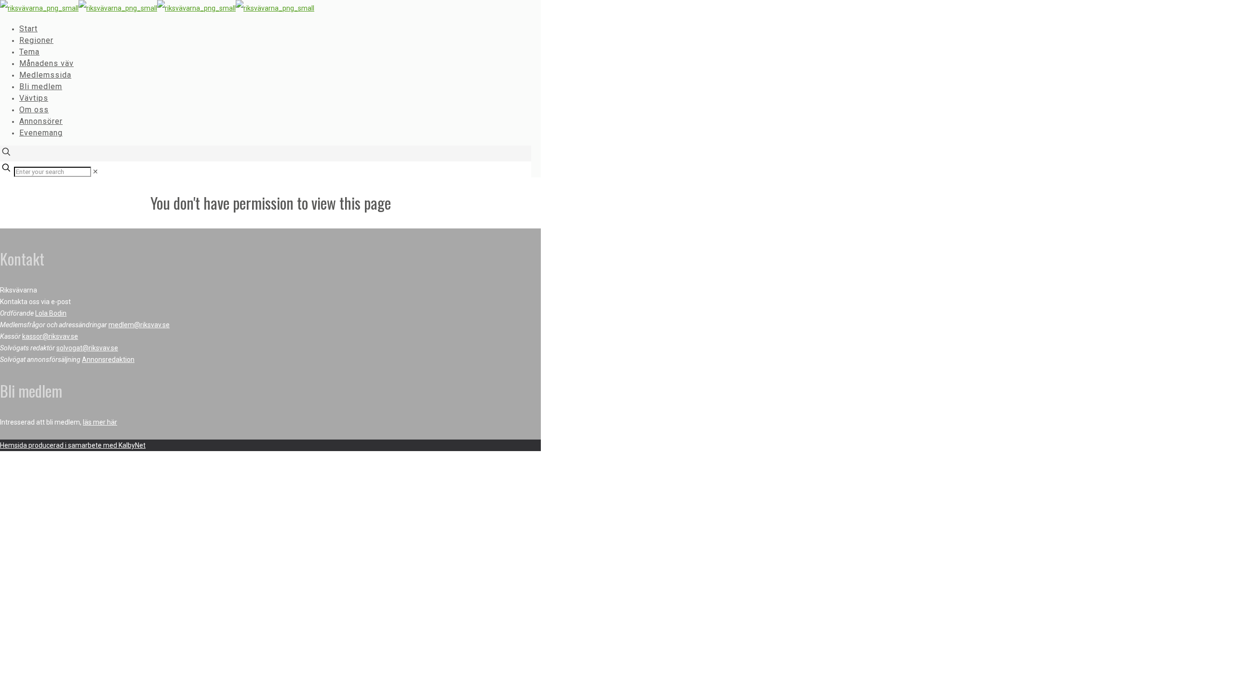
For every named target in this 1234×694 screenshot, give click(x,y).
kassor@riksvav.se (50, 336)
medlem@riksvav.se (139, 325)
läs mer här (100, 422)
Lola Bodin (51, 313)
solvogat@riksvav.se (87, 348)
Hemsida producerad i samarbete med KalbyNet (73, 445)
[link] (95, 171)
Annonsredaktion (108, 359)
